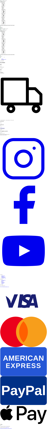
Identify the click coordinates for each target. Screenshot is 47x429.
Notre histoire (3, 280)
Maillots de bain (3, 275)
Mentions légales (2, 428)
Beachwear (3, 276)
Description (3, 128)
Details (1, 128)
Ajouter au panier (2, 121)
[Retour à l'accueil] (1, 27)
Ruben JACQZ (7, 427)
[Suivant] (1, 132)
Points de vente (3, 282)
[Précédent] (0, 132)
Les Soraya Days (3, 31)
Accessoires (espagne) (4, 59)
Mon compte (9, 25)
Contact (11, 25)
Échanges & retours (10, 428)
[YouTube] (23, 273)
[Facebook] (23, 227)
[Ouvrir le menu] (3, 0)
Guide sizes (2, 72)
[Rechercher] (0, 26)
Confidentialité (5, 428)
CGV (7, 428)
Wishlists (13, 25)
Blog (2, 281)
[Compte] (4, 28)
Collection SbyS (3, 277)
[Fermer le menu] (0, 1)
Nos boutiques (2, 25)
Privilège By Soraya (5, 25)
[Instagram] (23, 181)
